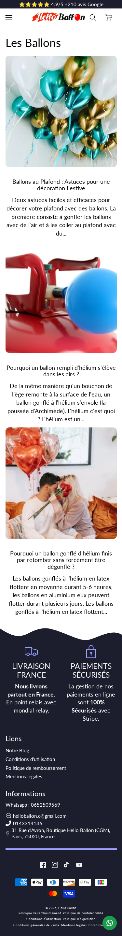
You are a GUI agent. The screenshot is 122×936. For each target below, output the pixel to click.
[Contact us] (109, 923)
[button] (9, 17)
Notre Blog (17, 750)
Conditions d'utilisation (30, 759)
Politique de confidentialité (83, 913)
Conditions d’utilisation (43, 919)
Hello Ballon (67, 908)
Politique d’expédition (79, 919)
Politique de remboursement (36, 768)
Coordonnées (98, 925)
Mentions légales (24, 776)
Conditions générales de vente (36, 925)
